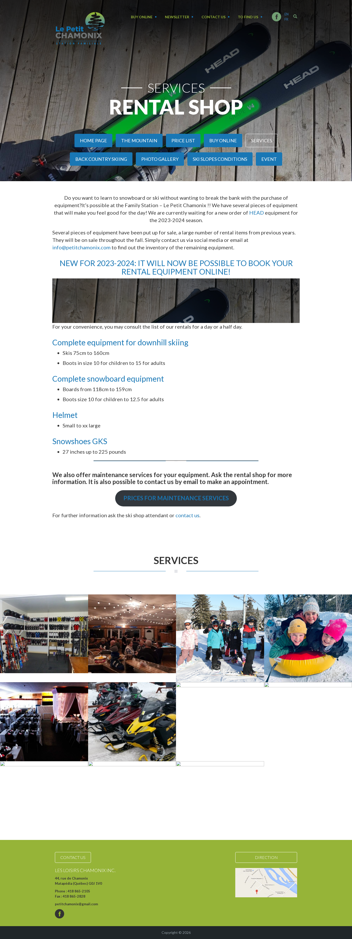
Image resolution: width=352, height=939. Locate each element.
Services (261, 140)
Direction (266, 857)
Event (269, 159)
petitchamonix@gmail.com (76, 904)
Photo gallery (160, 159)
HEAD (256, 212)
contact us (187, 515)
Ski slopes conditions (220, 159)
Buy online (142, 17)
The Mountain (139, 140)
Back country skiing (101, 159)
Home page (93, 140)
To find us (248, 17)
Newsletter (177, 17)
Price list (183, 140)
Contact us (213, 17)
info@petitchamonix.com (81, 247)
